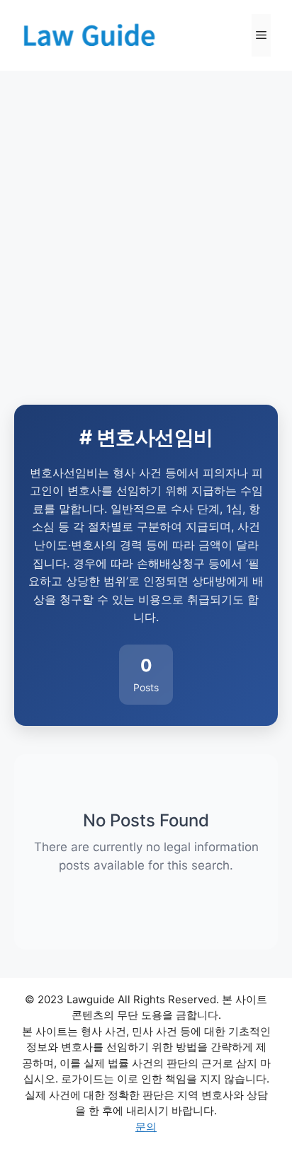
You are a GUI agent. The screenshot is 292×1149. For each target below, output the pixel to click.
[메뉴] (261, 35)
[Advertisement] (146, 223)
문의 (146, 1126)
